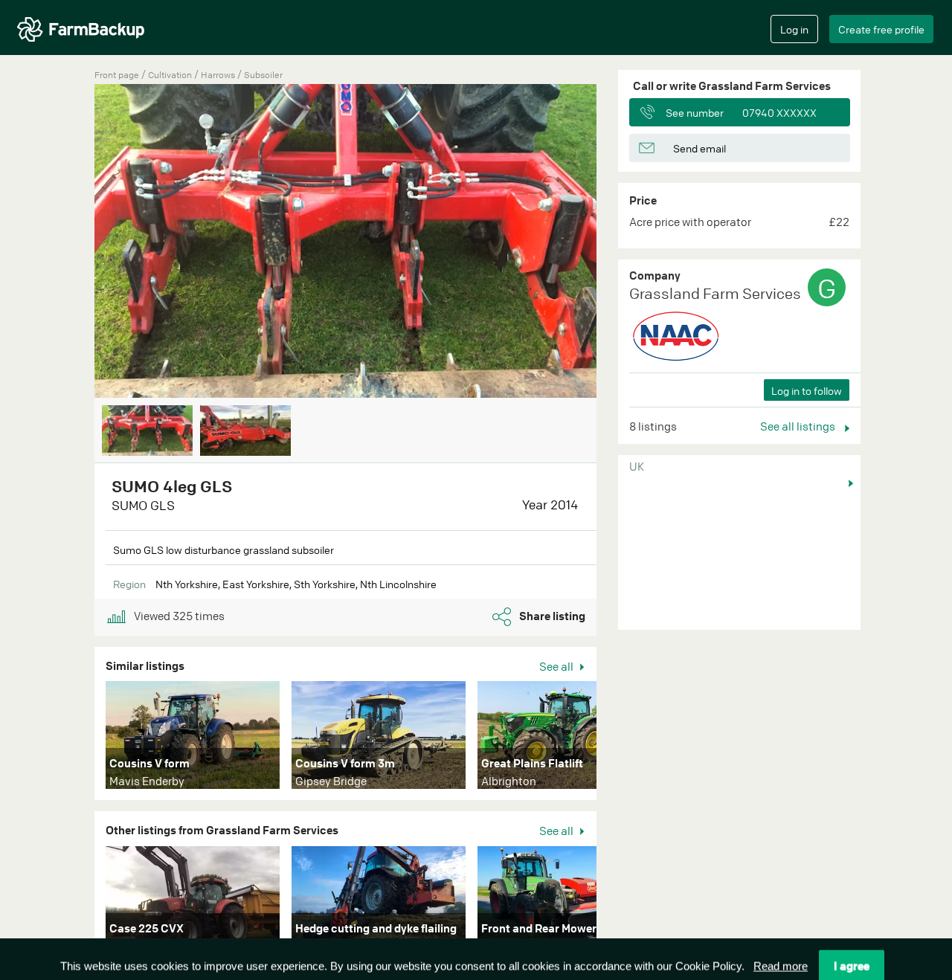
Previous (72, 242)
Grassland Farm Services (715, 293)
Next (619, 242)
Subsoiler (263, 74)
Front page (116, 74)
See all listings (798, 426)
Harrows (219, 74)
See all (557, 666)
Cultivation (171, 74)
